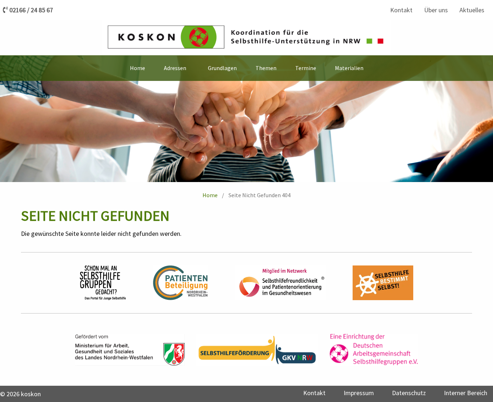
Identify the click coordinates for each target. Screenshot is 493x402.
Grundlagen (222, 68)
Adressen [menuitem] (175, 68)
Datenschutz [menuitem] (409, 393)
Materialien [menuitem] (349, 68)
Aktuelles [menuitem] (471, 10)
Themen (266, 68)
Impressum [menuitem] (359, 393)
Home (210, 195)
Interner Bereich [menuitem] (465, 393)
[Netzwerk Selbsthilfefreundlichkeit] (280, 283)
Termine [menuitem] (305, 68)
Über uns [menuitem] (436, 10)
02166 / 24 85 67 (31, 10)
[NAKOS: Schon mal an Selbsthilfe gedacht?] (102, 283)
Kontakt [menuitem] (401, 10)
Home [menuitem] (137, 68)
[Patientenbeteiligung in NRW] (180, 283)
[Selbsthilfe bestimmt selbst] (383, 283)
